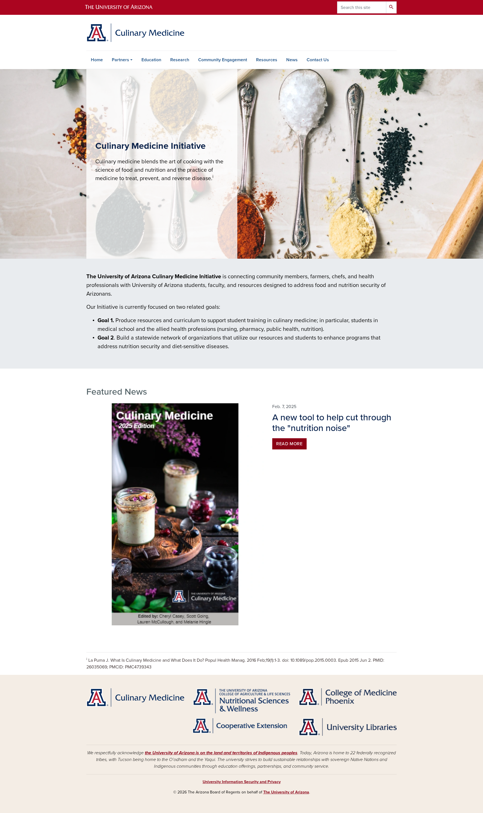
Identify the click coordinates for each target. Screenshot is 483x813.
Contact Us (318, 60)
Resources (266, 60)
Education (151, 60)
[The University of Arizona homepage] (123, 7)
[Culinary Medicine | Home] (135, 32)
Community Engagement (222, 60)
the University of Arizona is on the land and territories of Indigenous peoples (221, 753)
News (292, 60)
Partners (120, 60)
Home (97, 60)
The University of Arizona (286, 792)
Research (179, 60)
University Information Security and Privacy (242, 781)
